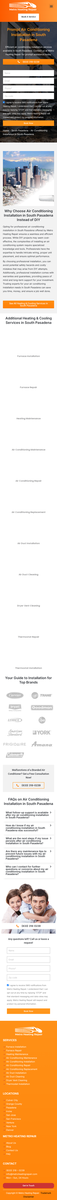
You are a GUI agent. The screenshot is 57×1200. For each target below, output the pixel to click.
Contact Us (12, 1150)
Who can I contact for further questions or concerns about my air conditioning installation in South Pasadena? (27, 870)
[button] (51, 6)
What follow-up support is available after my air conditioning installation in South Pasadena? (27, 815)
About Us (11, 1142)
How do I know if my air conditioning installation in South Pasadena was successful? (25, 828)
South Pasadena (19, 130)
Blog (8, 1146)
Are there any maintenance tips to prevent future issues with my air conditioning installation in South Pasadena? (26, 855)
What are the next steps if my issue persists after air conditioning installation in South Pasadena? (27, 841)
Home (6, 130)
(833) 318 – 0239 (15, 1170)
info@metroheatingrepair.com (21, 1174)
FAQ (8, 1154)
